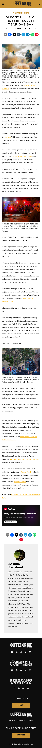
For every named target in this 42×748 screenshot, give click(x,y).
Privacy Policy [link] (21, 720)
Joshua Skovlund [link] (29, 29)
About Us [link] (12, 720)
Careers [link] (30, 720)
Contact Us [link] (21, 705)
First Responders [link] (21, 13)
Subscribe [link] (21, 735)
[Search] (39, 4)
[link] (21, 4)
